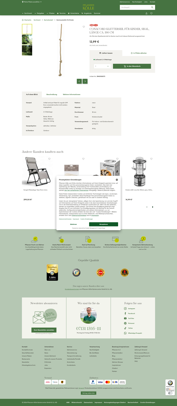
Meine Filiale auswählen (32, 2)
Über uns (47, 350)
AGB (67, 402)
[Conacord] (122, 25)
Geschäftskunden (28, 353)
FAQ (136, 361)
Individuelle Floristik (73, 359)
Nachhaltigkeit (137, 2)
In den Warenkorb (133, 66)
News (46, 353)
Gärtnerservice (125, 2)
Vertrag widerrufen (88, 393)
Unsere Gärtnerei (50, 356)
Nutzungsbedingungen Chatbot (115, 402)
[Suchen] (152, 7)
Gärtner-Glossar (117, 362)
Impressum (98, 402)
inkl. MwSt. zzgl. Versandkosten (98, 45)
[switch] (170, 393)
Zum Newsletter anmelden (44, 330)
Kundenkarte (71, 365)
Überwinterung (72, 353)
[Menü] (173, 380)
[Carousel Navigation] (82, 81)
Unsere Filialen (27, 356)
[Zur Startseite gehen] (88, 6)
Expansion (47, 368)
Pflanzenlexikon (117, 353)
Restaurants (26, 359)
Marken (114, 371)
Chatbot (115, 368)
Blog (113, 356)
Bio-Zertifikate (94, 353)
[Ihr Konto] (146, 13)
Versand (81, 388)
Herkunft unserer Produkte (53, 359)
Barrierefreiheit (133, 402)
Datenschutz (88, 402)
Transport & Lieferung (74, 356)
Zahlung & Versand (141, 350)
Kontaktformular (27, 350)
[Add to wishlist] (49, 158)
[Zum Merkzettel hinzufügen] (83, 26)
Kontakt (152, 2)
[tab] (138, 53)
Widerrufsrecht (76, 402)
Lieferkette (93, 356)
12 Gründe (47, 362)
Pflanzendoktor (117, 359)
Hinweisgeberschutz (28, 365)
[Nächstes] (85, 81)
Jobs (146, 2)
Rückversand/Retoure (142, 353)
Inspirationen (116, 365)
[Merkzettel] (151, 13)
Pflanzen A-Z (116, 350)
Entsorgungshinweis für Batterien (142, 357)
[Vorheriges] (79, 81)
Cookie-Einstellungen (147, 402)
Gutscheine (71, 362)
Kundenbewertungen (72, 289)
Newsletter (25, 362)
